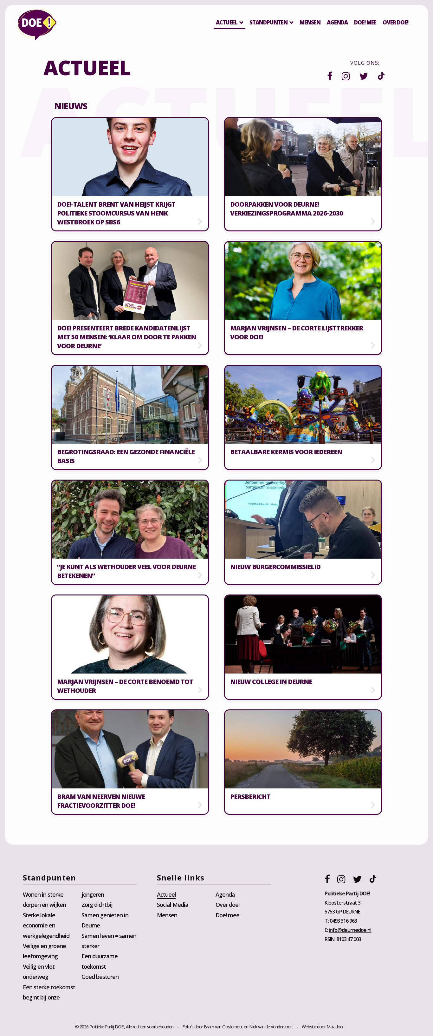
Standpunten (268, 22)
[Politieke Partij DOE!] (37, 26)
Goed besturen (100, 976)
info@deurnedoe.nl (350, 929)
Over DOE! (395, 22)
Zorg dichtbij (97, 904)
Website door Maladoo (322, 1027)
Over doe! (227, 904)
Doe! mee (365, 22)
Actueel (226, 22)
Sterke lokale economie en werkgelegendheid (46, 925)
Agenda (337, 22)
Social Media (172, 904)
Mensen (310, 22)
